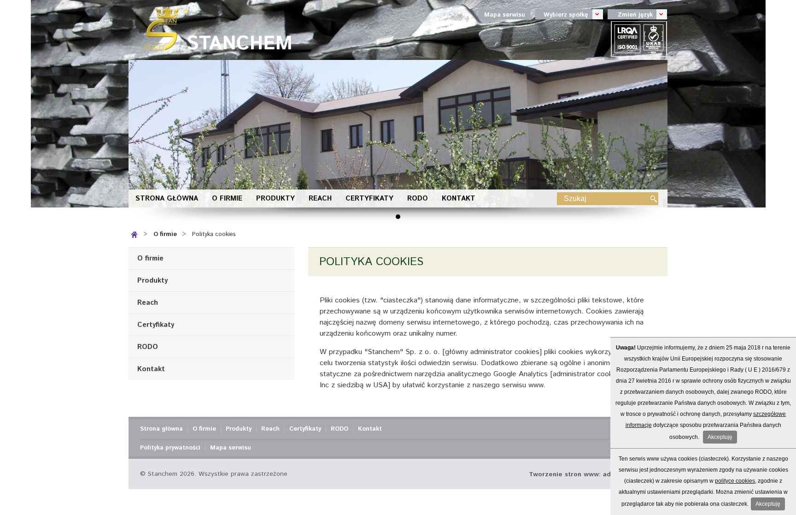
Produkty (275, 198)
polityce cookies (735, 481)
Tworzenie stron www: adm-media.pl (587, 474)
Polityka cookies (214, 234)
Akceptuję (720, 437)
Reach (320, 198)
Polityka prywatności (170, 448)
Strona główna (166, 198)
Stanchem (214, 30)
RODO (417, 198)
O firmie (227, 198)
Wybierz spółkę (561, 14)
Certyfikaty (369, 198)
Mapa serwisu (504, 15)
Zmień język (630, 14)
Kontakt (458, 198)
